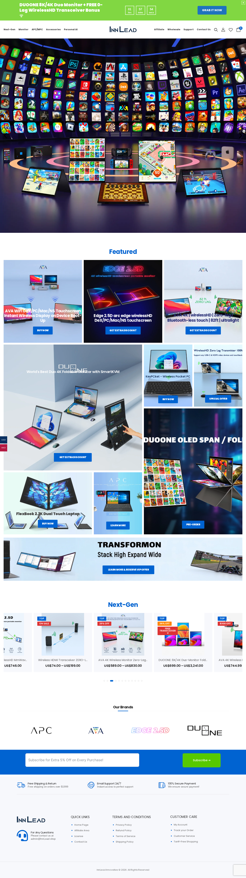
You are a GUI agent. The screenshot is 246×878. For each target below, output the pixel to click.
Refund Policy (123, 830)
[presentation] (104, 680)
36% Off (104, 623)
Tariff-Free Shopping (186, 841)
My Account (180, 824)
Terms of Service (125, 836)
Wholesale (173, 29)
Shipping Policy (124, 841)
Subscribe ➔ (202, 760)
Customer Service (184, 836)
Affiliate (159, 29)
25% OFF (44, 623)
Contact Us (204, 29)
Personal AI (71, 29)
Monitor (23, 29)
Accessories (53, 29)
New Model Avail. (228, 624)
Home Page (81, 825)
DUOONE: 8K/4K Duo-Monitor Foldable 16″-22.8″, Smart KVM (139, 660)
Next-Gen (9, 29)
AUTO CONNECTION (228, 632)
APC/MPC (37, 29)
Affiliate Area (81, 830)
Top (41, 618)
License (78, 836)
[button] (5, 135)
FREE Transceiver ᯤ (107, 631)
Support (189, 29)
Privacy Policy (124, 825)
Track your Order (184, 830)
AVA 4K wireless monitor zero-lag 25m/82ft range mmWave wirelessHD (89, 660)
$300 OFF (165, 623)
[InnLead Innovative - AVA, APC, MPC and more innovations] (123, 29)
